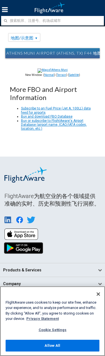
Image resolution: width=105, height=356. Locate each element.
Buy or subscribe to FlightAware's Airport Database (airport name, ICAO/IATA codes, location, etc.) (54, 125)
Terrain (61, 74)
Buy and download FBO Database (47, 116)
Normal (49, 74)
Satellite (74, 74)
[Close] (98, 294)
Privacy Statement (42, 319)
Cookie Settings (53, 330)
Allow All (52, 345)
